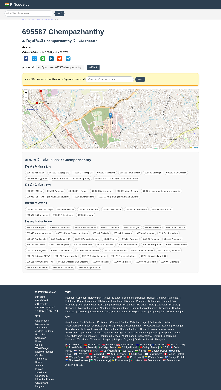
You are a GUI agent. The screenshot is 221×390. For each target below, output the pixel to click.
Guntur (124, 322)
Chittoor (114, 322)
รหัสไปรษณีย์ (110, 350)
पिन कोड (142, 350)
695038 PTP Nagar (77, 191)
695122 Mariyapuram (176, 244)
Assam (39, 365)
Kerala (38, 362)
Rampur (69, 297)
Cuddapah (155, 322)
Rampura (70, 304)
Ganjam (124, 329)
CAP (95, 350)
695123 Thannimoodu (61, 250)
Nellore (119, 325)
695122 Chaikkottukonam (94, 256)
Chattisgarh (41, 376)
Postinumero (155, 354)
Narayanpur (94, 297)
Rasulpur (134, 311)
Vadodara (99, 332)
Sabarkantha (145, 336)
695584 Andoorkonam (136, 209)
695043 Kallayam (132, 227)
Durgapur (110, 311)
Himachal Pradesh (45, 379)
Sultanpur (140, 297)
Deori (80, 304)
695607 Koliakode (122, 262)
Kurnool (166, 325)
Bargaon (154, 311)
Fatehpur (70, 301)
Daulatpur (162, 304)
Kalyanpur (104, 301)
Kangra (154, 332)
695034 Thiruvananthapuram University (161, 191)
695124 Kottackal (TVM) (38, 256)
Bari (163, 311)
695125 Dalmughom (59, 244)
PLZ (122, 357)
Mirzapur (93, 308)
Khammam (104, 336)
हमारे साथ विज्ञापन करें (45, 307)
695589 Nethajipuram (37, 178)
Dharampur (129, 304)
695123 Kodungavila (36, 250)
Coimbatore (90, 336)
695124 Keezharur (36, 244)
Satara (153, 329)
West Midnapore (74, 325)
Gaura (170, 311)
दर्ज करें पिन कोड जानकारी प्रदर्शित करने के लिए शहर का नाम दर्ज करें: (55, 79)
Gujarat (39, 345)
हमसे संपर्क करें (41, 300)
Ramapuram (96, 311)
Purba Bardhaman (139, 332)
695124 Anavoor (130, 239)
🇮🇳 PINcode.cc (17, 4)
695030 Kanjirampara (102, 191)
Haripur (151, 297)
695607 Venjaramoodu (89, 267)
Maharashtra (42, 324)
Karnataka (40, 338)
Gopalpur (81, 297)
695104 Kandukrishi (36, 239)
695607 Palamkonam (146, 262)
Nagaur (107, 339)
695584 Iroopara (86, 215)
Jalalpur (161, 297)
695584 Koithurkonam (37, 215)
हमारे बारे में (40, 297)
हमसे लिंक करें (41, 304)
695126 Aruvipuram (152, 244)
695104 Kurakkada (123, 233)
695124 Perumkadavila (66, 256)
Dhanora (173, 304)
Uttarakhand (41, 383)
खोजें (59, 13)
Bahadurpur (154, 301)
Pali (174, 301)
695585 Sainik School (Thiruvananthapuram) (116, 178)
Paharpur (122, 311)
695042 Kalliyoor (153, 227)
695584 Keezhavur (112, 209)
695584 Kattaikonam (161, 209)
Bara (151, 304)
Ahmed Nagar (72, 332)
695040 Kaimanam (110, 227)
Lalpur (166, 301)
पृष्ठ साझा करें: (28, 67)
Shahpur (128, 297)
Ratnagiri (87, 332)
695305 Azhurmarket (60, 227)
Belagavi (86, 329)
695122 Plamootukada (142, 250)
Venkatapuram (149, 308)
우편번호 (82, 354)
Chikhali (176, 308)
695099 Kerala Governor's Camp (72, 233)
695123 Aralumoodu (128, 244)
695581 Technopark (83, 172)
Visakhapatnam (133, 325)
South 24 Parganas (95, 325)
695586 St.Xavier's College (40, 209)
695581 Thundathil (106, 172)
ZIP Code (95, 357)
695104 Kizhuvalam (168, 233)
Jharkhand (41, 372)
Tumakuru (82, 339)
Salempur (116, 304)
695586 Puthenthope (63, 215)
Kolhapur (70, 339)
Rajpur (80, 301)
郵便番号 (110, 357)
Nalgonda (98, 329)
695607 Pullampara (170, 262)
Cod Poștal (137, 354)
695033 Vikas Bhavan (127, 191)
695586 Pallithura (65, 209)
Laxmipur (82, 311)
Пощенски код (102, 360)
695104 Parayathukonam (87, 239)
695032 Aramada (55, 191)
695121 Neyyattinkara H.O (153, 256)
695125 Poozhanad (83, 244)
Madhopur (117, 301)
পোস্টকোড (138, 360)
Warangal (178, 325)
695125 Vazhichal (105, 244)
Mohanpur (91, 301)
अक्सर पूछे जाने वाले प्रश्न (46, 311)
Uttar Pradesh (42, 320)
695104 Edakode (101, 233)
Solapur (117, 339)
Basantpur (164, 308)
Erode (138, 339)
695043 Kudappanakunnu (39, 233)
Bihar (38, 341)
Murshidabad (129, 336)
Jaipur (157, 336)
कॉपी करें (93, 67)
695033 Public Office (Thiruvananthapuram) (48, 197)
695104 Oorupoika (145, 233)
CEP (165, 347)
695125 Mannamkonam (115, 250)
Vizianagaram (166, 329)
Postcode (110, 344)
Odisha (39, 355)
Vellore (134, 329)
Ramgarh (141, 301)
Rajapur (129, 301)
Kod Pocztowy (118, 354)
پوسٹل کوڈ (128, 350)
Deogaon (70, 311)
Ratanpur (142, 304)
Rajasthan (40, 334)
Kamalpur (103, 304)
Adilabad (148, 339)
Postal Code (127, 344)
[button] (110, 115)
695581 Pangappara (59, 172)
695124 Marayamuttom (169, 250)
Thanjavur (160, 339)
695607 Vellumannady (63, 267)
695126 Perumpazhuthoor (123, 256)
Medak (116, 336)
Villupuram (166, 332)
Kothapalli (70, 308)
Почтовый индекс (79, 360)
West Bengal (42, 348)
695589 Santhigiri (153, 172)
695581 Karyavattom (176, 172)
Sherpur (135, 308)
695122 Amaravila (172, 239)
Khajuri (180, 311)
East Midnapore (73, 336)
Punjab (39, 369)
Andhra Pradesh (44, 331)
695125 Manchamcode (88, 250)
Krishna (167, 322)
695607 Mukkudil (101, 262)
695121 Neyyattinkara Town (40, 262)
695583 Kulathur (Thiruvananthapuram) (71, 178)
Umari (144, 311)
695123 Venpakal (151, 239)
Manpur (82, 308)
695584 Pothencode (88, 209)
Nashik (144, 329)
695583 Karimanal (35, 172)
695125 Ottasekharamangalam (73, 262)
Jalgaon (128, 339)
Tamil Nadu (41, 327)
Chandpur (90, 304)
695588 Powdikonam (130, 172)
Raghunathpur (121, 308)
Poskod (92, 347)
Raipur (106, 297)
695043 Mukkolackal (175, 227)
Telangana (41, 358)
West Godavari (152, 325)
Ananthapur (71, 322)
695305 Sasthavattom (85, 227)
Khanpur (116, 297)
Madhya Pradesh (44, 352)
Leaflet (195, 147)
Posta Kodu (99, 354)
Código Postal (108, 347)
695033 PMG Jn (34, 191)
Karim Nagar (72, 329)
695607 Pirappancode (37, 267)
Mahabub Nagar (138, 322)
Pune (110, 325)
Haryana (40, 386)
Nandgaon (105, 308)
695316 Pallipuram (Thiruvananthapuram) (119, 197)
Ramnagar (173, 297)
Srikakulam (169, 336)
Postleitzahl (93, 344)
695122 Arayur (110, 239)
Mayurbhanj (111, 329)
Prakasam (102, 322)
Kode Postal (75, 344)
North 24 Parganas (117, 332)
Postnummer (122, 360)
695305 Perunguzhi (36, 227)
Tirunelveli (95, 339)
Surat (177, 332)
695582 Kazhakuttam (84, 197)
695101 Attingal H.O (60, 239)
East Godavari (87, 322)
